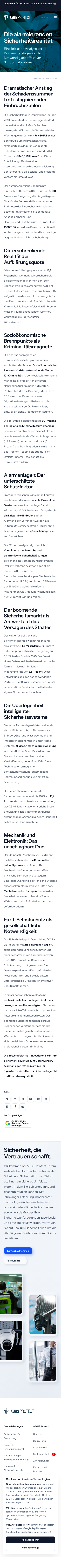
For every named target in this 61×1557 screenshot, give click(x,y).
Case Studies (40, 1447)
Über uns (37, 1434)
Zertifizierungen (41, 1460)
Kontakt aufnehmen (18, 1250)
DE (41, 17)
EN (48, 17)
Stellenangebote (43, 1454)
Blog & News (39, 1440)
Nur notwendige (30, 1547)
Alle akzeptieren (30, 1539)
